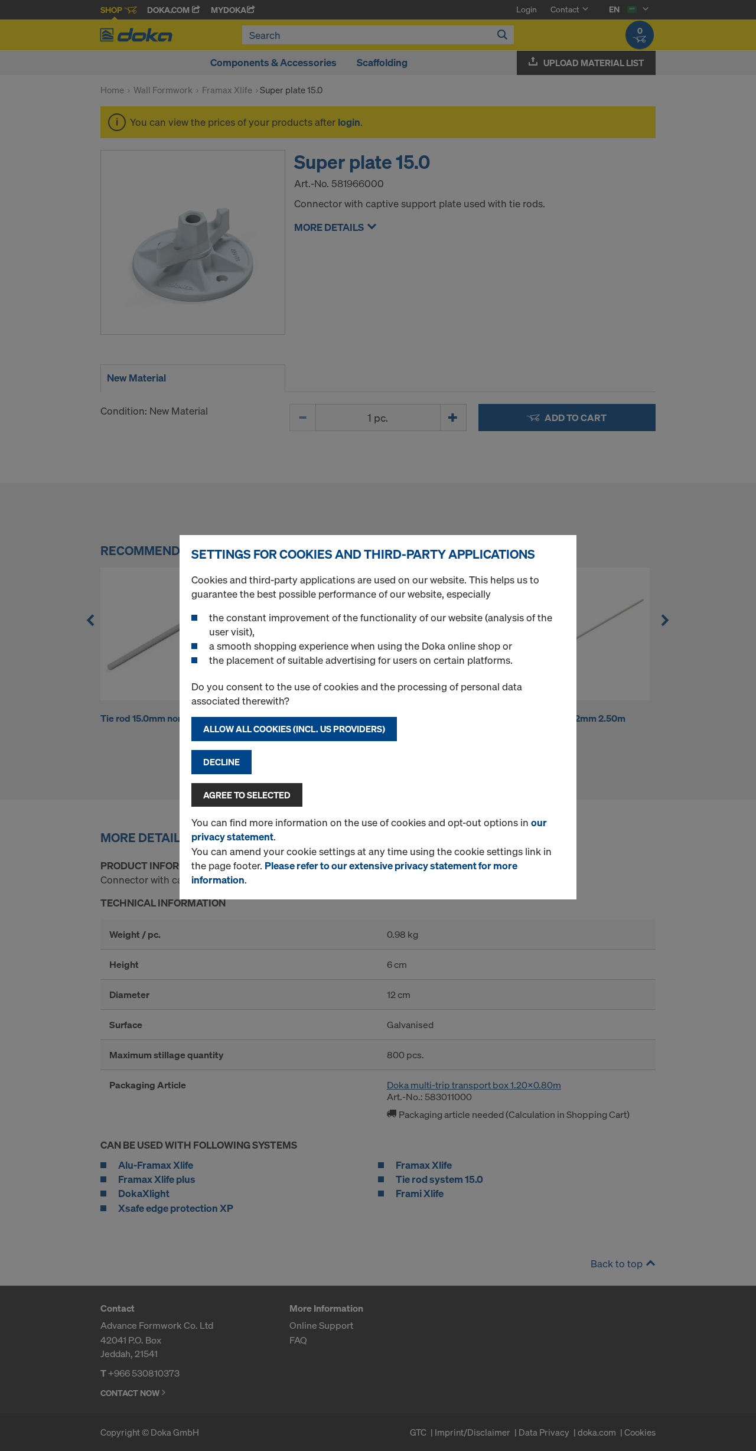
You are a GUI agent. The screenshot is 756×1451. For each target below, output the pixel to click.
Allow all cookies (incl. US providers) (294, 729)
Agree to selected (247, 795)
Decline (221, 762)
